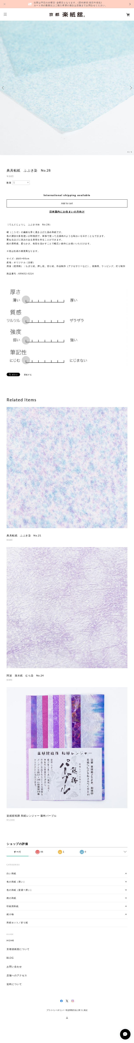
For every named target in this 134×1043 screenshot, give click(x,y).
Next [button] (130, 87)
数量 (9, 183)
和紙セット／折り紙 (17, 922)
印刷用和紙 (12, 906)
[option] (67, 88)
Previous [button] (3, 87)
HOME (10, 940)
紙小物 (10, 914)
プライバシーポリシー (56, 1010)
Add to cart (67, 203)
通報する (28, 375)
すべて (17, 852)
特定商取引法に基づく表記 (76, 1010)
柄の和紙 (11, 898)
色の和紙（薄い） (16, 881)
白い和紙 (11, 873)
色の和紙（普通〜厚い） (20, 890)
